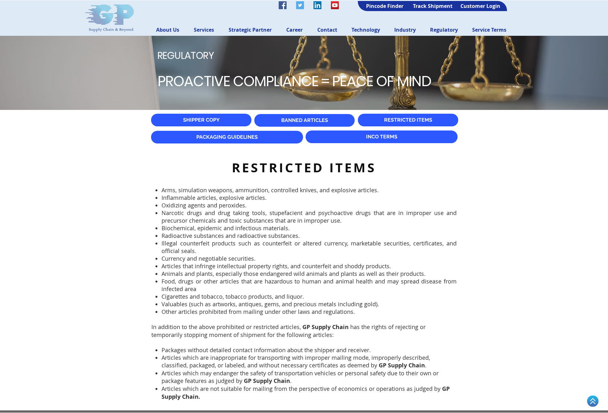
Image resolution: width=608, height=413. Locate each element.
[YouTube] (335, 5)
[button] (168, 30)
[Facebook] (283, 5)
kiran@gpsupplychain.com (226, 3)
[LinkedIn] (317, 5)
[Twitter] (300, 5)
